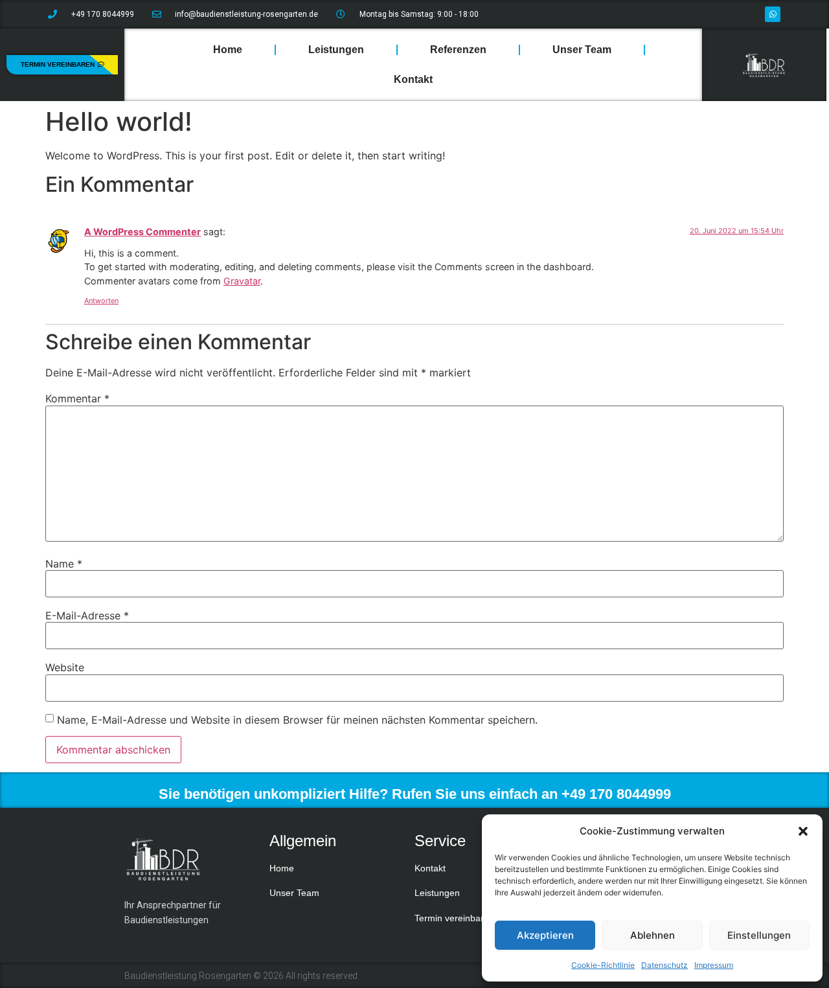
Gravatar (241, 280)
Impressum (713, 965)
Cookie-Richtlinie (603, 965)
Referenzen (458, 49)
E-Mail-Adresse (87, 615)
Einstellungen (759, 935)
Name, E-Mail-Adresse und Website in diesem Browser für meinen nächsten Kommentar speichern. (297, 720)
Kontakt (413, 79)
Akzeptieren (545, 935)
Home (227, 49)
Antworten (101, 300)
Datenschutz (664, 965)
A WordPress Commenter (142, 231)
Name (63, 563)
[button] (803, 831)
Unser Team (581, 49)
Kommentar (77, 398)
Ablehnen (652, 935)
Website (64, 667)
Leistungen (336, 49)
